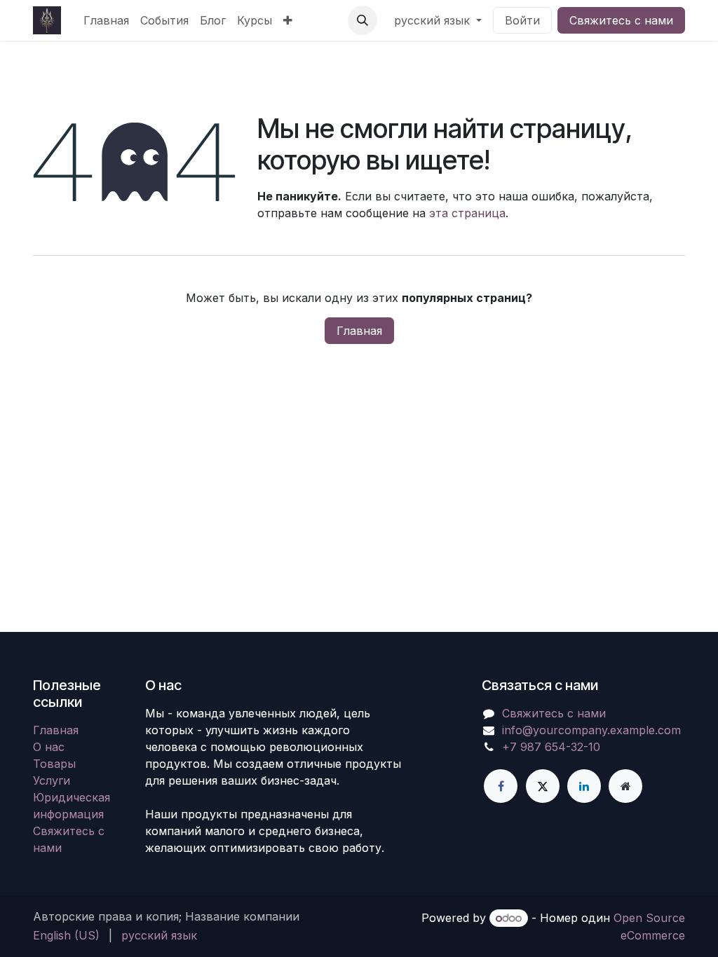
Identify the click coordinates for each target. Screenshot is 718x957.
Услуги (51, 780)
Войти (522, 20)
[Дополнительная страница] (625, 786)
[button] (362, 20)
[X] (543, 786)
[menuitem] (106, 20)
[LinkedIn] (584, 786)
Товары (54, 764)
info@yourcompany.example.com (591, 730)
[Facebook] (500, 786)
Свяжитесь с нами (621, 20)
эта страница (467, 213)
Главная (359, 331)
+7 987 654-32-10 (551, 747)
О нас (49, 747)
